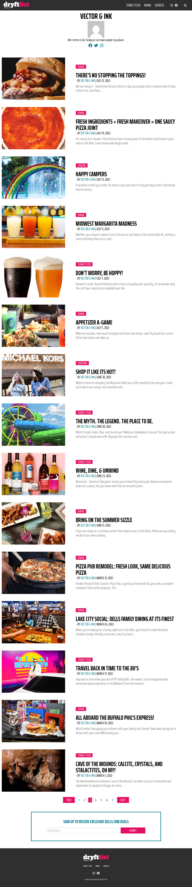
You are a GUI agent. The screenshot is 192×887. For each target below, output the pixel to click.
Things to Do (133, 5)
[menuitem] (133, 5)
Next (125, 800)
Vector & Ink (88, 80)
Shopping (82, 363)
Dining (147, 5)
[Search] (185, 5)
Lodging (82, 165)
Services (159, 5)
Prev (70, 800)
